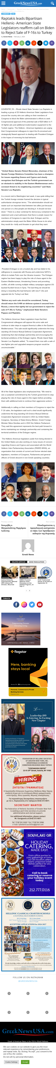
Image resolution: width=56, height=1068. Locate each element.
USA (13, 14)
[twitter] (32, 605)
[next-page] (29, 590)
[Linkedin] (27, 43)
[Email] (39, 43)
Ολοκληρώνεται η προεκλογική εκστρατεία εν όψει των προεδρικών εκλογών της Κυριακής (42, 529)
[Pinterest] (15, 43)
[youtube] (39, 605)
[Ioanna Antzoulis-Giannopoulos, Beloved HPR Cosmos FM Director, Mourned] (9, 572)
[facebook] (16, 605)
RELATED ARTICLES (18, 562)
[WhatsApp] (21, 43)
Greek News (7, 37)
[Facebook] (4, 43)
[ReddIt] (33, 43)
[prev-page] (26, 590)
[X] (10, 43)
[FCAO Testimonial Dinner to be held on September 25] (46, 572)
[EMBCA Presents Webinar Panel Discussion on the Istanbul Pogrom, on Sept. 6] (28, 572)
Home (3, 9)
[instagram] (24, 605)
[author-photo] (28, 545)
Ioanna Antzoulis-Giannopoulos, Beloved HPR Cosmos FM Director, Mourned (9, 582)
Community (10, 9)
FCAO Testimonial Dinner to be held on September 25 (45, 581)
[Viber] (51, 43)
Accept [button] (25, 1062)
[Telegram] (45, 43)
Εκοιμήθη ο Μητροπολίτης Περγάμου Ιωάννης (13, 528)
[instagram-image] (9, 993)
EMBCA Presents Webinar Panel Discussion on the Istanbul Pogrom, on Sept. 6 (27, 583)
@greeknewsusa (28, 981)
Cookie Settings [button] (11, 1062)
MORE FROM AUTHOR (36, 562)
